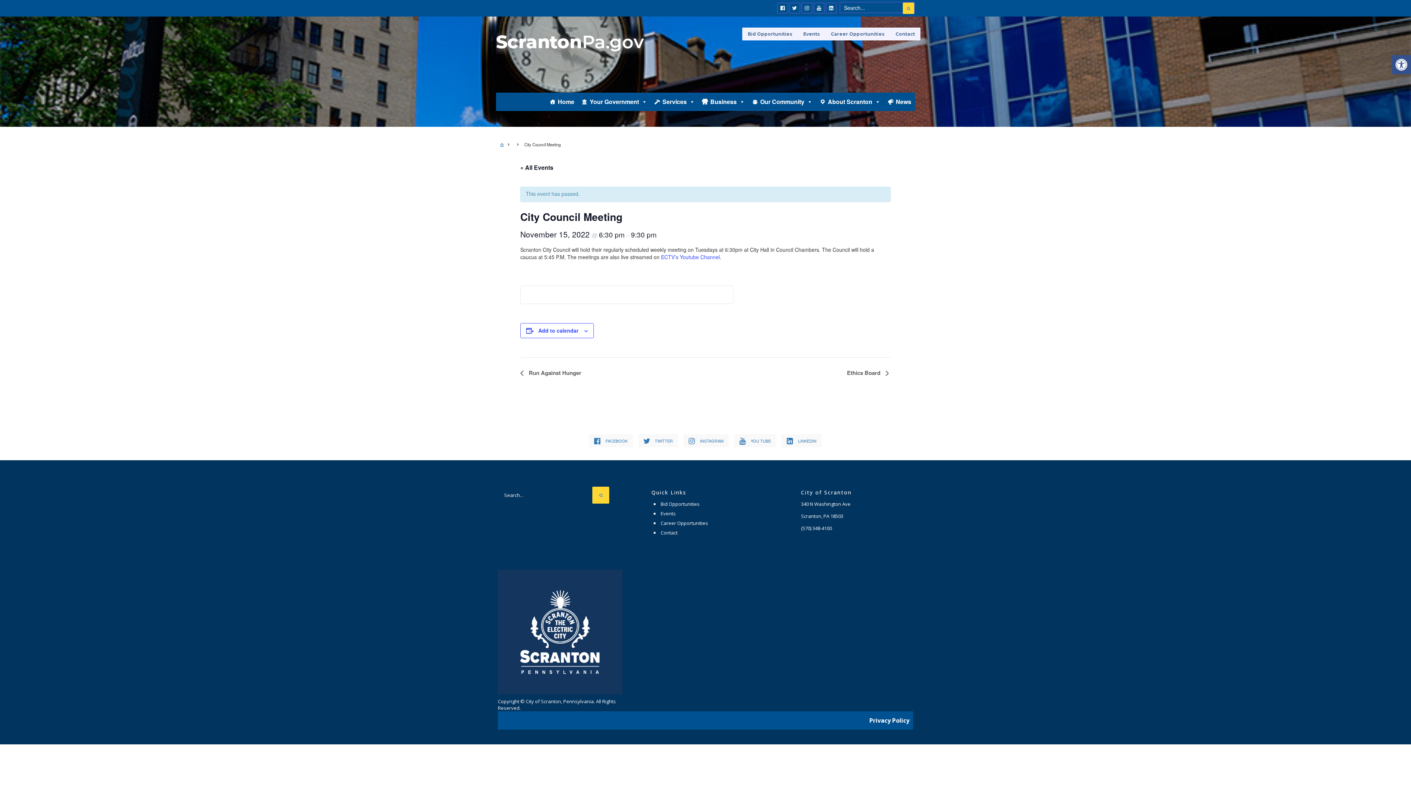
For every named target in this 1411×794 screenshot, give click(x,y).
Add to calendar (558, 330)
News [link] (903, 101)
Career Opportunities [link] (857, 34)
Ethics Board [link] (864, 373)
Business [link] (723, 101)
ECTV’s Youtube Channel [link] (690, 257)
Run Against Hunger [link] (554, 373)
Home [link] (566, 101)
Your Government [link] (614, 101)
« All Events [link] (536, 167)
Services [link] (675, 101)
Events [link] (811, 34)
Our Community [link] (782, 101)
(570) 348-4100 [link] (816, 528)
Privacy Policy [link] (889, 720)
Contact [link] (905, 34)
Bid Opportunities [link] (770, 34)
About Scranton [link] (850, 101)
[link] (1401, 64)
